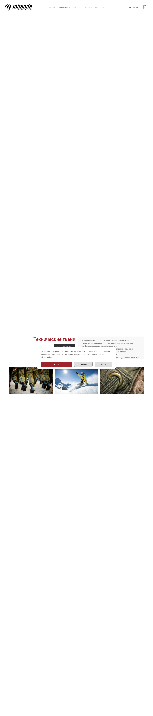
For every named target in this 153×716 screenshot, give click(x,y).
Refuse (103, 364)
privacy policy (46, 357)
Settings (83, 364)
